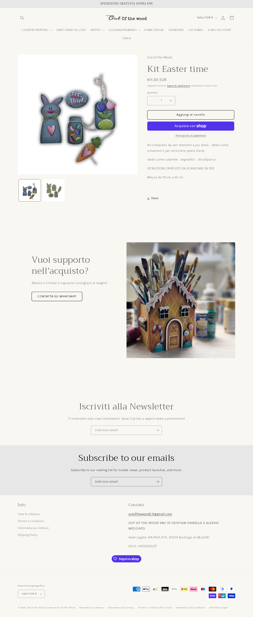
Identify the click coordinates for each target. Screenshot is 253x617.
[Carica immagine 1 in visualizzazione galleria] (30, 190)
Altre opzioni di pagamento (191, 135)
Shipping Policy (28, 535)
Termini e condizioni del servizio (155, 608)
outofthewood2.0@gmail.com (150, 514)
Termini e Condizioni (31, 521)
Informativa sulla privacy (121, 608)
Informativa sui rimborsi (33, 528)
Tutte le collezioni (29, 514)
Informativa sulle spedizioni (190, 608)
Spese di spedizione (178, 86)
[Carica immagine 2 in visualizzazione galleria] (54, 190)
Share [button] (155, 198)
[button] (22, 17)
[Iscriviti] (157, 430)
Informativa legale (218, 608)
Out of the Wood (36, 608)
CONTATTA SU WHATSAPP (57, 296)
